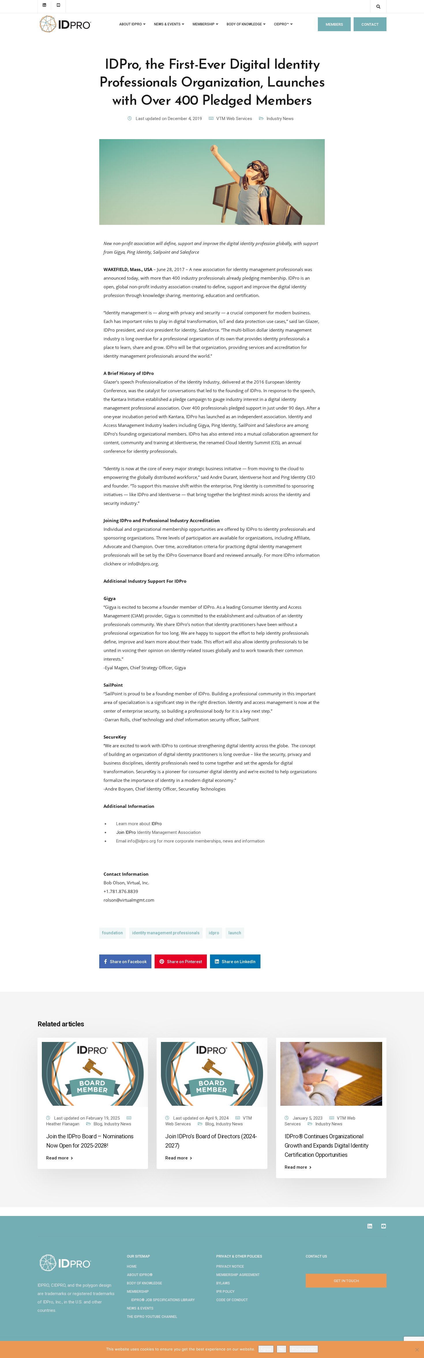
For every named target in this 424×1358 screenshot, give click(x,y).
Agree (265, 1349)
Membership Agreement (238, 1275)
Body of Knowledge (244, 24)
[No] (417, 1350)
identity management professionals (166, 933)
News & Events (140, 1308)
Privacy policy (304, 1349)
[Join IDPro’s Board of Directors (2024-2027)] (212, 1073)
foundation (112, 933)
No (281, 1349)
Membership (138, 1292)
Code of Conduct (232, 1300)
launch (234, 933)
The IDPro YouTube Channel (152, 1317)
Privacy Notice (230, 1266)
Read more (57, 1158)
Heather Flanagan (62, 1124)
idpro (214, 933)
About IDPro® (140, 1275)
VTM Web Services (234, 118)
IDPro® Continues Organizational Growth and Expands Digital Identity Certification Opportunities (326, 1145)
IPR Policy (225, 1292)
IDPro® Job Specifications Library (163, 1300)
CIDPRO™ (281, 24)
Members (334, 24)
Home (132, 1266)
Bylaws (223, 1283)
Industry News (280, 118)
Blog (98, 1124)
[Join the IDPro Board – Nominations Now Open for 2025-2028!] (93, 1073)
